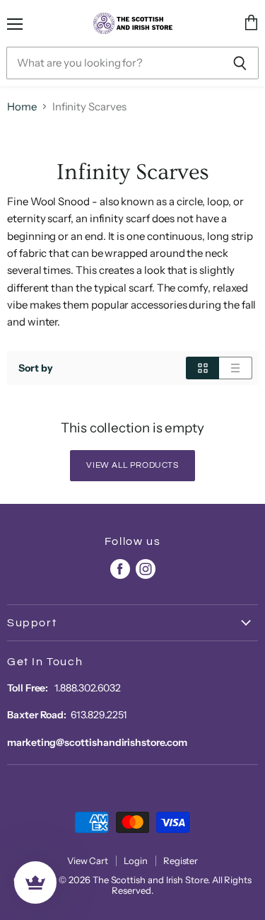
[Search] (240, 63)
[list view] (235, 368)
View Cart (87, 860)
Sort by (35, 368)
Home (22, 106)
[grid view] (202, 368)
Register (180, 860)
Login (136, 860)
